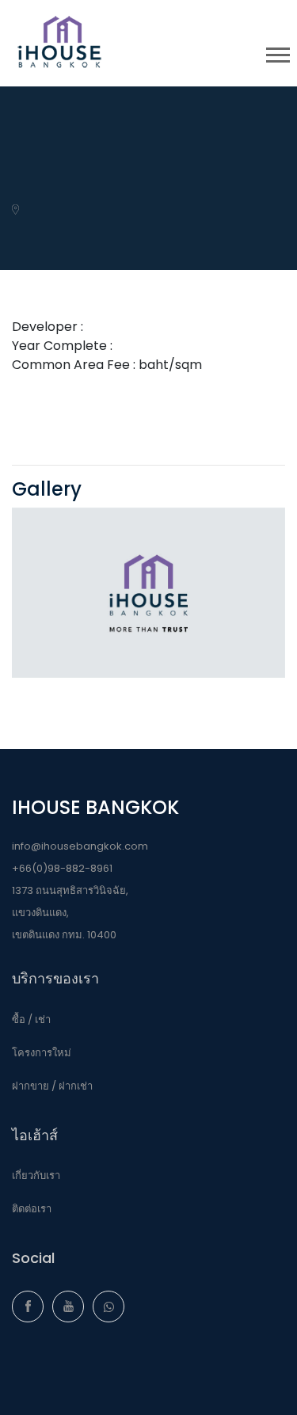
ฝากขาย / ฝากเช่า (52, 1086)
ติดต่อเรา (31, 1208)
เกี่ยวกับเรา (36, 1175)
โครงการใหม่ (41, 1052)
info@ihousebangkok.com (80, 846)
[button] (277, 52)
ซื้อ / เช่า (31, 1019)
